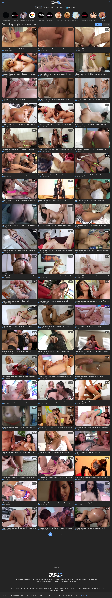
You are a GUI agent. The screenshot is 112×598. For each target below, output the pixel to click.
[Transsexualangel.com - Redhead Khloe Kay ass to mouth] (92, 165)
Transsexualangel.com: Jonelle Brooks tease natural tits (55, 149)
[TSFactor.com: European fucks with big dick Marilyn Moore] (19, 392)
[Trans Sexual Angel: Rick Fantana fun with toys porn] (92, 418)
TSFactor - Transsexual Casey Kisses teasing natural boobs (55, 402)
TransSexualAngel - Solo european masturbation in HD (19, 250)
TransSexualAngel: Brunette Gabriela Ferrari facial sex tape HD (92, 301)
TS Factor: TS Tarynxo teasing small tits (87, 452)
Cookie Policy (47, 588)
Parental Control (81, 588)
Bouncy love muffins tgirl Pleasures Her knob (89, 503)
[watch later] (4, 30)
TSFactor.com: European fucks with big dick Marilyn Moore (18, 402)
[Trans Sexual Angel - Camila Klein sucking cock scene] (19, 519)
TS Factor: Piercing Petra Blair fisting (13, 99)
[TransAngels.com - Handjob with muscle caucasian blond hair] (92, 90)
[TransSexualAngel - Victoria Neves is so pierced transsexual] (56, 115)
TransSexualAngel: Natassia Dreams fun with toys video (19, 149)
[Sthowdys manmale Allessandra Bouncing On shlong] (92, 241)
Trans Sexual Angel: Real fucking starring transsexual (92, 275)
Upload (67, 588)
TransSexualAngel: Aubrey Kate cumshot (88, 326)
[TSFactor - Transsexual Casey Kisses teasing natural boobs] (56, 392)
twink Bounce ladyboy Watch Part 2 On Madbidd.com (55, 175)
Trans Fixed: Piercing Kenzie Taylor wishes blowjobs (54, 74)
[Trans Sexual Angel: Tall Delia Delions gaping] (19, 292)
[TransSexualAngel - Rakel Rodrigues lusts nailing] (56, 292)
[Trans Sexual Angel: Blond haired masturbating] (19, 317)
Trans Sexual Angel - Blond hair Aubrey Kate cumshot (55, 275)
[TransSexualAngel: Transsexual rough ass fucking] (92, 519)
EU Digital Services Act (95, 588)
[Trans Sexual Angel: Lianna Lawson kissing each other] (92, 39)
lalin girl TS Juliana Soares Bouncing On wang (89, 200)
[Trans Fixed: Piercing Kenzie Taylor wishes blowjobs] (56, 65)
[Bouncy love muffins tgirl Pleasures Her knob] (92, 493)
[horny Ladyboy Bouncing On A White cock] (19, 39)
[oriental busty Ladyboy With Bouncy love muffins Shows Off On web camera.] (19, 418)
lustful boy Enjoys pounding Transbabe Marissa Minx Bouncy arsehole (55, 225)
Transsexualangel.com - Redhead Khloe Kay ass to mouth (91, 175)
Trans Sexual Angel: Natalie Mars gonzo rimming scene (55, 528)
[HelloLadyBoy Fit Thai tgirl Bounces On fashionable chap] (19, 468)
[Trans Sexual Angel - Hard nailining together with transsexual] (19, 165)
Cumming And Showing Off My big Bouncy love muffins (92, 351)
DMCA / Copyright (13, 588)
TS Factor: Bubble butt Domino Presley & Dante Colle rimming (55, 477)
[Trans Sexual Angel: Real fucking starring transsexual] (92, 266)
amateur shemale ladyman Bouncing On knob (90, 376)
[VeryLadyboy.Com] (56, 2)
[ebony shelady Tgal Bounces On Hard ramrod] (19, 342)
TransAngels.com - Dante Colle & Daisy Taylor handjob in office (55, 427)
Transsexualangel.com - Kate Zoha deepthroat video (19, 74)
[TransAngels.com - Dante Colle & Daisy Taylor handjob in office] (56, 418)
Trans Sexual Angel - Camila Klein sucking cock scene (19, 528)
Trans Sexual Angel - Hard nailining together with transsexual (19, 175)
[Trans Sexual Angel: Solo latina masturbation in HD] (56, 443)
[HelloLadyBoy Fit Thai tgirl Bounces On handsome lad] (92, 65)
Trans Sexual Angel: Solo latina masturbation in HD (54, 452)
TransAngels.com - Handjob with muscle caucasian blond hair (92, 99)
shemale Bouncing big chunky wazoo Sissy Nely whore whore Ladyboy (19, 225)
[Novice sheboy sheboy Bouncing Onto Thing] (56, 191)
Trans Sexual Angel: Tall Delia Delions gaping (16, 301)
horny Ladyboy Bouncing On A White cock (15, 49)
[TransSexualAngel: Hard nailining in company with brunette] (19, 266)
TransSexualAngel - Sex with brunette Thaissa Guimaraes (19, 452)
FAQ (72, 588)
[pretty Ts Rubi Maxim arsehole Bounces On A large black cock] (56, 493)
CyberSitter (72, 582)
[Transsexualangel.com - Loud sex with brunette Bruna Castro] (56, 241)
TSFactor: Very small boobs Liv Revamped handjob (91, 149)
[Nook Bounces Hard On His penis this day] (56, 39)
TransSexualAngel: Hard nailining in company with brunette (19, 275)
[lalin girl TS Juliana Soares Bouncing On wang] (92, 191)
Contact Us (24, 588)
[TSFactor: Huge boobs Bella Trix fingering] (19, 493)
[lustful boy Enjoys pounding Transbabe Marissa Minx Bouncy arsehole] (56, 216)
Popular (98, 24)
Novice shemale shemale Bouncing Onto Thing (53, 351)
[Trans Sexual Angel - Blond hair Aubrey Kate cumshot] (56, 266)
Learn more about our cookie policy (85, 579)
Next (60, 534)
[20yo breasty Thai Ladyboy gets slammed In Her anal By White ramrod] (92, 115)
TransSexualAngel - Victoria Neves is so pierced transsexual (55, 124)
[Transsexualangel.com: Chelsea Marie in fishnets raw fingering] (19, 191)
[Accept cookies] (108, 595)
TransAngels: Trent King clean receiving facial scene (18, 376)
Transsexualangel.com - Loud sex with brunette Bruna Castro (55, 250)
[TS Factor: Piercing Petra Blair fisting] (19, 90)
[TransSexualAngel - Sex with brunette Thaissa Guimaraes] (19, 443)
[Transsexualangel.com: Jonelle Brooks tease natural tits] (56, 140)
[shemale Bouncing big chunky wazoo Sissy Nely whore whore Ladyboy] (19, 216)
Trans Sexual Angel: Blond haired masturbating (17, 326)
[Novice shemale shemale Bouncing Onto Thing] (56, 342)
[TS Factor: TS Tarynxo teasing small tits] (92, 443)
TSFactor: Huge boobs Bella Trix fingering (15, 503)
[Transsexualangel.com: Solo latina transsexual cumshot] (56, 367)
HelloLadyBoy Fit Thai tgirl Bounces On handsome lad (91, 74)
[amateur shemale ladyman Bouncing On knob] (92, 367)
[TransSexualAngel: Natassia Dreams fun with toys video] (19, 140)
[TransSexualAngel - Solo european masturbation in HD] (19, 241)
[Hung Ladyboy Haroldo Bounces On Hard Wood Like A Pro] (92, 468)
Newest (106, 24)
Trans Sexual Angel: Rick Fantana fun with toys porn (91, 427)
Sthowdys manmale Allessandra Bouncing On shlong (92, 250)
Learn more (82, 595)
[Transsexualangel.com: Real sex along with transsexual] (92, 216)
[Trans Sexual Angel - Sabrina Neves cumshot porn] (92, 392)
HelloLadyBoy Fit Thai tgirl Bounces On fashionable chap (19, 477)
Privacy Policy (58, 588)
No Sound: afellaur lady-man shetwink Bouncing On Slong (55, 99)
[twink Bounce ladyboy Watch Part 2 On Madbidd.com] (56, 165)
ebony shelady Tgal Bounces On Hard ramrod (16, 351)
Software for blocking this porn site (47, 582)
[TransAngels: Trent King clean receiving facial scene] (19, 367)
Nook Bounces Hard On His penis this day (51, 49)
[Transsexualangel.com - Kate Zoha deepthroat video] (19, 65)
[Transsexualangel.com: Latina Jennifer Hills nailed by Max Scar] (19, 115)
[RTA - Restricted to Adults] (62, 590)
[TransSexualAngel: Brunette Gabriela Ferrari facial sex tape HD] (92, 292)
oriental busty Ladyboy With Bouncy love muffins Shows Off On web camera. (19, 427)
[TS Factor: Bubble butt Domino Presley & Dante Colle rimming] (56, 468)
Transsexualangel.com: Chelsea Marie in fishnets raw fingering (19, 200)
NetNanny (65, 582)
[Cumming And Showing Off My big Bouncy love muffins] (92, 342)
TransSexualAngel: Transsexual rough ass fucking (90, 528)
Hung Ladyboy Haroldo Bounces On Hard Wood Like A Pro (92, 477)
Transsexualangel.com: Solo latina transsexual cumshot (55, 376)
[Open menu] (3, 2)
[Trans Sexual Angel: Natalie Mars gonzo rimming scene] (56, 519)
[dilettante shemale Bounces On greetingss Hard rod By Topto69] (56, 317)
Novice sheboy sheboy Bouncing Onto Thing (52, 200)
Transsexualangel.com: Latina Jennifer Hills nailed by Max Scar (19, 124)
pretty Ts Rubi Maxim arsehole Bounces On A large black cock (55, 503)
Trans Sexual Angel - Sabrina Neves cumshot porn (91, 402)
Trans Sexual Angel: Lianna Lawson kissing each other (92, 49)
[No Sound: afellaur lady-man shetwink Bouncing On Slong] (56, 90)
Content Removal (36, 588)
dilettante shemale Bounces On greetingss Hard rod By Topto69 (55, 326)
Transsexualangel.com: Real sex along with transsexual (92, 225)
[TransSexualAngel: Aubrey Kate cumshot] (92, 317)
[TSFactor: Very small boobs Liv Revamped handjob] (92, 140)
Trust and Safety (52, 590)
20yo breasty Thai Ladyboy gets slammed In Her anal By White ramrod (92, 124)
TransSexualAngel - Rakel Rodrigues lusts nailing (53, 301)
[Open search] (109, 2)
